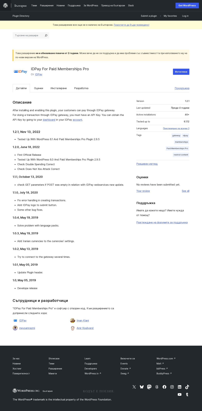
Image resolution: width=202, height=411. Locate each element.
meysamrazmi (27, 328)
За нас (16, 358)
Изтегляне (181, 71)
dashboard (49, 119)
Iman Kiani (83, 320)
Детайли (21, 88)
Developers (91, 368)
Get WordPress (187, 5)
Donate (126, 368)
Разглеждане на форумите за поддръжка (162, 222)
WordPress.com (166, 358)
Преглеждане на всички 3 (176, 128)
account (77, 119)
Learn (87, 358)
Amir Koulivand (85, 328)
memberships (181, 142)
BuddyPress (164, 373)
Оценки (38, 88)
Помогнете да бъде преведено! (131, 24)
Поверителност (21, 373)
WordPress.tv (93, 373)
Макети (53, 373)
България (48, 391)
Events (124, 363)
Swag (125, 373)
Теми (51, 363)
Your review (143, 190)
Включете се (128, 358)
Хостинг (17, 368)
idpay (185, 135)
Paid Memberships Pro (177, 148)
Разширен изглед (147, 163)
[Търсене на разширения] (46, 35)
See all (185, 190)
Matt (160, 363)
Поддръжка (182, 88)
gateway (176, 135)
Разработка (81, 88)
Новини (17, 363)
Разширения (55, 368)
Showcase (54, 358)
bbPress (162, 368)
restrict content (181, 155)
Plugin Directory (21, 15)
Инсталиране (58, 88)
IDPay (38, 74)
